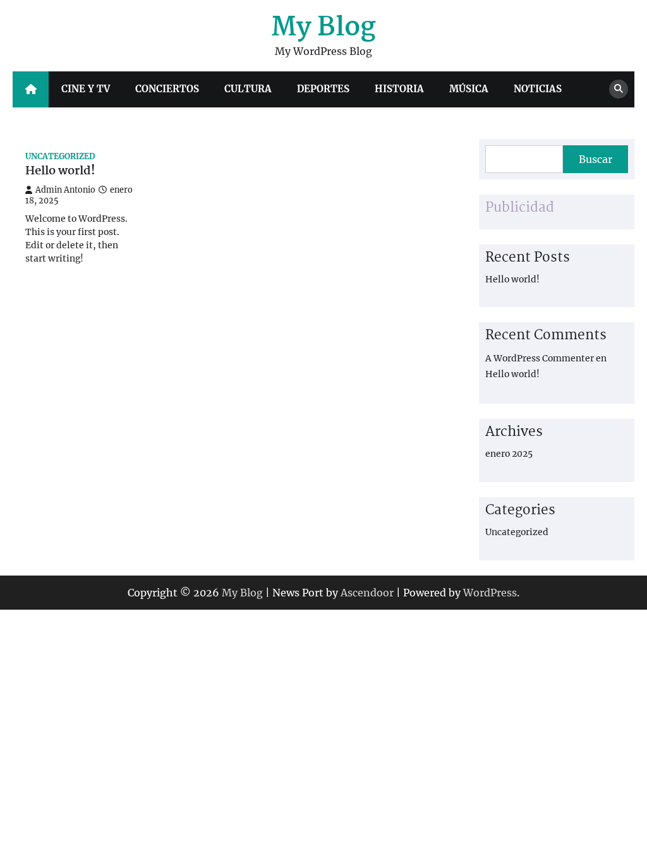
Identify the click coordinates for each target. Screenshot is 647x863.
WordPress (490, 592)
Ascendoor (367, 592)
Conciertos (167, 89)
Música (468, 89)
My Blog (323, 28)
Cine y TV (85, 89)
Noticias (538, 89)
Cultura (248, 89)
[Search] (618, 89)
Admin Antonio (65, 190)
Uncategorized (60, 156)
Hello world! (60, 171)
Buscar (595, 159)
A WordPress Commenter (539, 358)
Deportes (323, 89)
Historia (399, 89)
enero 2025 (509, 453)
